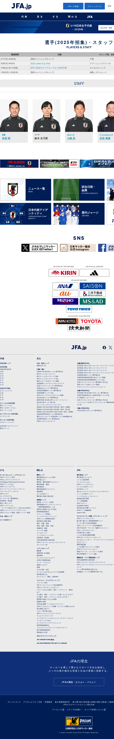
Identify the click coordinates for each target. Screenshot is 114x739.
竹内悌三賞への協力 (84, 532)
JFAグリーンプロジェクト (86, 518)
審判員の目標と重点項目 (45, 496)
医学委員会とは (42, 574)
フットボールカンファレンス (47, 516)
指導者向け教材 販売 (44, 521)
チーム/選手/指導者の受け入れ (87, 569)
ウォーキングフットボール (9, 491)
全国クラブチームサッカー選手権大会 (50, 386)
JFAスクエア (4, 493)
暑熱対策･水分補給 (43, 553)
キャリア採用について (93, 709)
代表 (24, 16)
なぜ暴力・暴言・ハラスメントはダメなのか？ (53, 597)
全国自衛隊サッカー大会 (45, 393)
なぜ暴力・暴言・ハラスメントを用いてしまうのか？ (55, 594)
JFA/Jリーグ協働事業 (84, 510)
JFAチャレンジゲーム (7, 486)
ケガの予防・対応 (43, 569)
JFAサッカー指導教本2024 (46, 518)
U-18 (1, 378)
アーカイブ (57, 709)
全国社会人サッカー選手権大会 (47, 388)
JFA (78, 470)
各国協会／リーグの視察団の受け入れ (90, 571)
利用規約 (48, 702)
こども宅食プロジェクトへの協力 (88, 547)
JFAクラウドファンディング (46, 636)
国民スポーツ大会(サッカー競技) (48, 381)
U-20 (1, 393)
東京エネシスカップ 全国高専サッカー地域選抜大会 (54, 416)
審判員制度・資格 (43, 484)
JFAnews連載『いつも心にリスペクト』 (50, 604)
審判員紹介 (40, 486)
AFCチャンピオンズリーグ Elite (47, 376)
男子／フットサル (6, 405)
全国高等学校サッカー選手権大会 (88, 375)
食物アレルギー (42, 565)
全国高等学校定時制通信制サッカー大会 (91, 380)
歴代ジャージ (4, 428)
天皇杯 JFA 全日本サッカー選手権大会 (50, 371)
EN (109, 6)
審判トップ (40, 475)
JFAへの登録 (73, 6)
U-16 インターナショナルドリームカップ (91, 387)
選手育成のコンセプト (84, 477)
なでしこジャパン (6, 390)
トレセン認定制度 (83, 479)
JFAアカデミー (82, 503)
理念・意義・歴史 (43, 523)
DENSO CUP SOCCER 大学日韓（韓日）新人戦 (53, 409)
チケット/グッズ (95, 6)
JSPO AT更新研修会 (44, 560)
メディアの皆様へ (74, 709)
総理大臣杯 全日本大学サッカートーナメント (52, 400)
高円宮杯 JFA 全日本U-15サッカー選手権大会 (92, 393)
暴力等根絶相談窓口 (43, 630)
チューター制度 (42, 530)
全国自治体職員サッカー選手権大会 (49, 390)
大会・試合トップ (43, 363)
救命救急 (40, 555)
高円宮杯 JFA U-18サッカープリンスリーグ (92, 370)
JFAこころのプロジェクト (86, 530)
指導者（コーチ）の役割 (45, 502)
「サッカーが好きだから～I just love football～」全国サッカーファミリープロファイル (16, 509)
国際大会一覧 (41, 365)
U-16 (1, 382)
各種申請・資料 (42, 528)
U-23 (1, 371)
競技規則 (40, 491)
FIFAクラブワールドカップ (46, 421)
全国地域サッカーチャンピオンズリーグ (50, 383)
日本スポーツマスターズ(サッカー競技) (50, 395)
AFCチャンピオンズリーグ (46, 374)
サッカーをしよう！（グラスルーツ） (13, 475)
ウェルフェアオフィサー (45, 616)
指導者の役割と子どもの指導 (47, 599)
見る (40, 16)
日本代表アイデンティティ (9, 426)
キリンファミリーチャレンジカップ (12, 489)
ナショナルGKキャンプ (85, 486)
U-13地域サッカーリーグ (85, 397)
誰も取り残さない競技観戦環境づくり (90, 521)
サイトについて (14, 702)
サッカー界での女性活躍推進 (87, 523)
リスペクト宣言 (42, 582)
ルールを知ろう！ (6, 520)
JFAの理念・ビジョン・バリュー (79, 682)
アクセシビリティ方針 (32, 702)
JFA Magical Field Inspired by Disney (12, 482)
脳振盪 (39, 550)
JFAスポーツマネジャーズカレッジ (89, 537)
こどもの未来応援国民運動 (86, 535)
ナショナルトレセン (84, 482)
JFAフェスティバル (6, 505)
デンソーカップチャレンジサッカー (49, 404)
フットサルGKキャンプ (85, 494)
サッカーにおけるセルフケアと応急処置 (50, 572)
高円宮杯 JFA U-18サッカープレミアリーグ (92, 368)
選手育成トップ (82, 475)
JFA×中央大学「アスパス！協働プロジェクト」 (93, 528)
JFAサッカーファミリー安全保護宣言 (89, 525)
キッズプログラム (6, 496)
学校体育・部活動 (6, 501)
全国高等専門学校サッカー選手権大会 (50, 414)
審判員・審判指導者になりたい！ (48, 482)
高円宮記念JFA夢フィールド (86, 508)
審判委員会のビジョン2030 (46, 477)
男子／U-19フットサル (8, 408)
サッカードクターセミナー (46, 558)
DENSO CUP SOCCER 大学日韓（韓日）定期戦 (53, 407)
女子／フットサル (6, 410)
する (56, 16)
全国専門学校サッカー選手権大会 (48, 419)
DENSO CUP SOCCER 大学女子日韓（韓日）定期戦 (55, 412)
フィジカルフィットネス (45, 535)
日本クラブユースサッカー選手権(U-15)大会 (92, 400)
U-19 (1, 376)
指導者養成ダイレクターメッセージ (49, 504)
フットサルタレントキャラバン (87, 496)
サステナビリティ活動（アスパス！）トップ (92, 516)
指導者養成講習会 (43, 511)
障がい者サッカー (6, 503)
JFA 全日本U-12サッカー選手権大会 (89, 410)
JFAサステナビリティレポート (87, 549)
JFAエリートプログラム (85, 484)
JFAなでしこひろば (6, 484)
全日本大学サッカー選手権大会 (47, 397)
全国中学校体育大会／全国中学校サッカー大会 (93, 395)
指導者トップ (41, 500)
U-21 (1, 373)
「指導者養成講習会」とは (46, 507)
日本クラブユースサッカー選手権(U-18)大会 (92, 382)
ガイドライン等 (42, 544)
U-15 (1, 385)
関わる (73, 16)
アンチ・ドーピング (43, 562)
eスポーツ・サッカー (7, 422)
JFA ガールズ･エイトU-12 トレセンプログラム (93, 491)
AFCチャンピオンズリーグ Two (47, 378)
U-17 (1, 380)
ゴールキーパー (42, 533)
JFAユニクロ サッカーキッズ (10, 479)
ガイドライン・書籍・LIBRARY (47, 576)
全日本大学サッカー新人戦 (46, 402)
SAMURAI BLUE (5, 369)
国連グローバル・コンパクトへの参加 (90, 551)
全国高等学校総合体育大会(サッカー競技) (91, 377)
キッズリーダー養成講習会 (9, 498)
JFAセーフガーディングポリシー (48, 587)
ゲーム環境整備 (82, 501)
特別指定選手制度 (83, 498)
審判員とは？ (41, 479)
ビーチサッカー (5, 416)
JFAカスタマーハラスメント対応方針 (79, 704)
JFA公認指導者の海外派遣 (46, 540)
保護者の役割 (41, 601)
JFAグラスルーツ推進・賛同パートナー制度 (15, 512)
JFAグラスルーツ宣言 (7, 477)
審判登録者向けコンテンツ (46, 489)
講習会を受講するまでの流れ (47, 509)
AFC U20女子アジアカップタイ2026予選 (49, 67)
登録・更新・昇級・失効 (45, 526)
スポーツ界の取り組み (44, 611)
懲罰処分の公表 (42, 632)
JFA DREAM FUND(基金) (45, 639)
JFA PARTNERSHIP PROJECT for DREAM (52, 643)
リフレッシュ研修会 (43, 514)
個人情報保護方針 (62, 702)
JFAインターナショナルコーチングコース (51, 542)
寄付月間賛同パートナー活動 (87, 554)
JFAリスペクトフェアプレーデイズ (49, 613)
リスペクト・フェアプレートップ (48, 580)
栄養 (38, 567)
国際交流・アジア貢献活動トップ (88, 557)
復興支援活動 (81, 544)
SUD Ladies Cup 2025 (40, 63)
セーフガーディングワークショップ (49, 623)
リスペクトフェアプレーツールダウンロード (52, 627)
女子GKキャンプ (82, 489)
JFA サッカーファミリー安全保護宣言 (50, 585)
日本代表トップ (5, 363)
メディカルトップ (43, 548)
